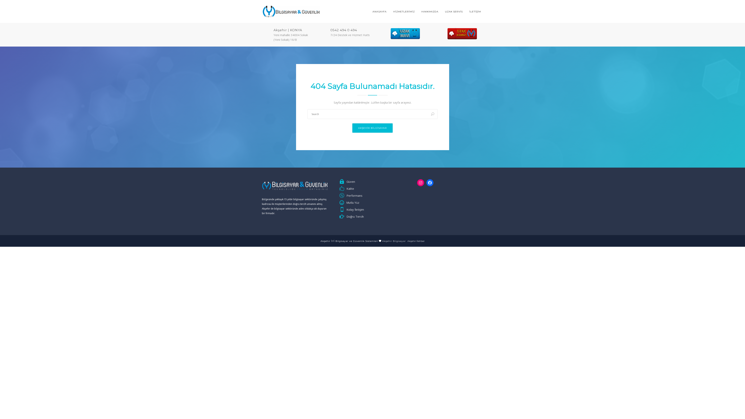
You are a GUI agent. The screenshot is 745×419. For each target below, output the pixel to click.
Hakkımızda (429, 11)
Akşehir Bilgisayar (372, 127)
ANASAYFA (379, 11)
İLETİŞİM (475, 11)
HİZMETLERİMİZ (404, 11)
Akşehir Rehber (416, 241)
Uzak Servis (454, 11)
